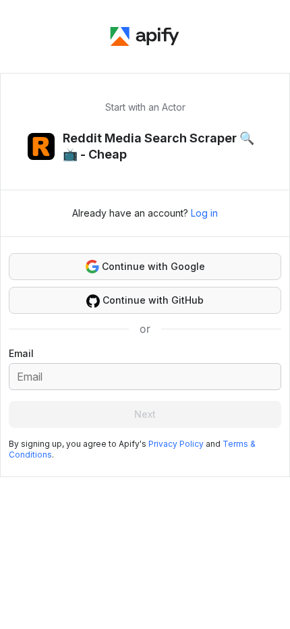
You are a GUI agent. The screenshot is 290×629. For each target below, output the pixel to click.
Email (21, 353)
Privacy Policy (176, 444)
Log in (204, 213)
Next (145, 414)
